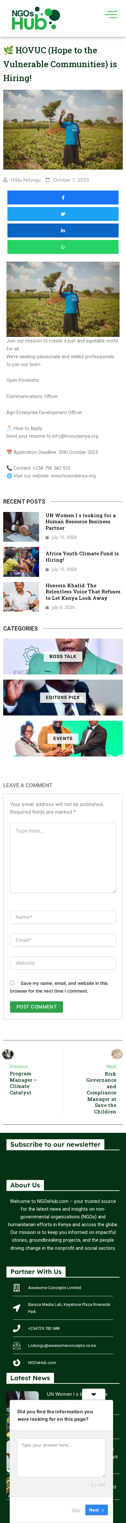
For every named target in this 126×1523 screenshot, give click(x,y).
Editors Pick (63, 697)
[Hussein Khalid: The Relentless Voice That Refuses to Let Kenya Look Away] (21, 597)
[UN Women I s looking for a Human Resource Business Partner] (21, 527)
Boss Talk (63, 656)
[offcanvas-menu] (111, 14)
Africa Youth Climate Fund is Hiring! (82, 556)
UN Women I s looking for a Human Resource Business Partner (81, 521)
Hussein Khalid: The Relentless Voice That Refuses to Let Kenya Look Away (83, 591)
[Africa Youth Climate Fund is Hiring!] (21, 562)
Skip (76, 1509)
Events (63, 738)
